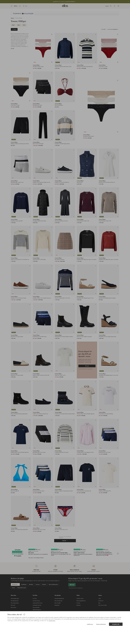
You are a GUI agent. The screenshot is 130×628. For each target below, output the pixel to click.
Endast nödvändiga (101, 624)
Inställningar (90, 624)
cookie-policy (52, 620)
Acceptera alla (115, 624)
